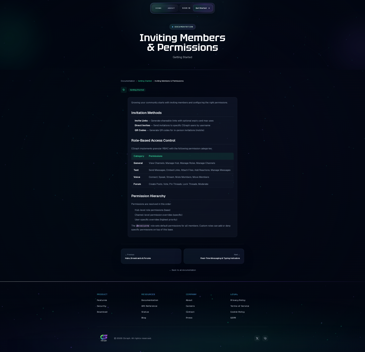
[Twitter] (257, 338)
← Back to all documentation (182, 270)
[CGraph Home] (104, 338)
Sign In (186, 8)
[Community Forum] (265, 338)
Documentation (128, 81)
